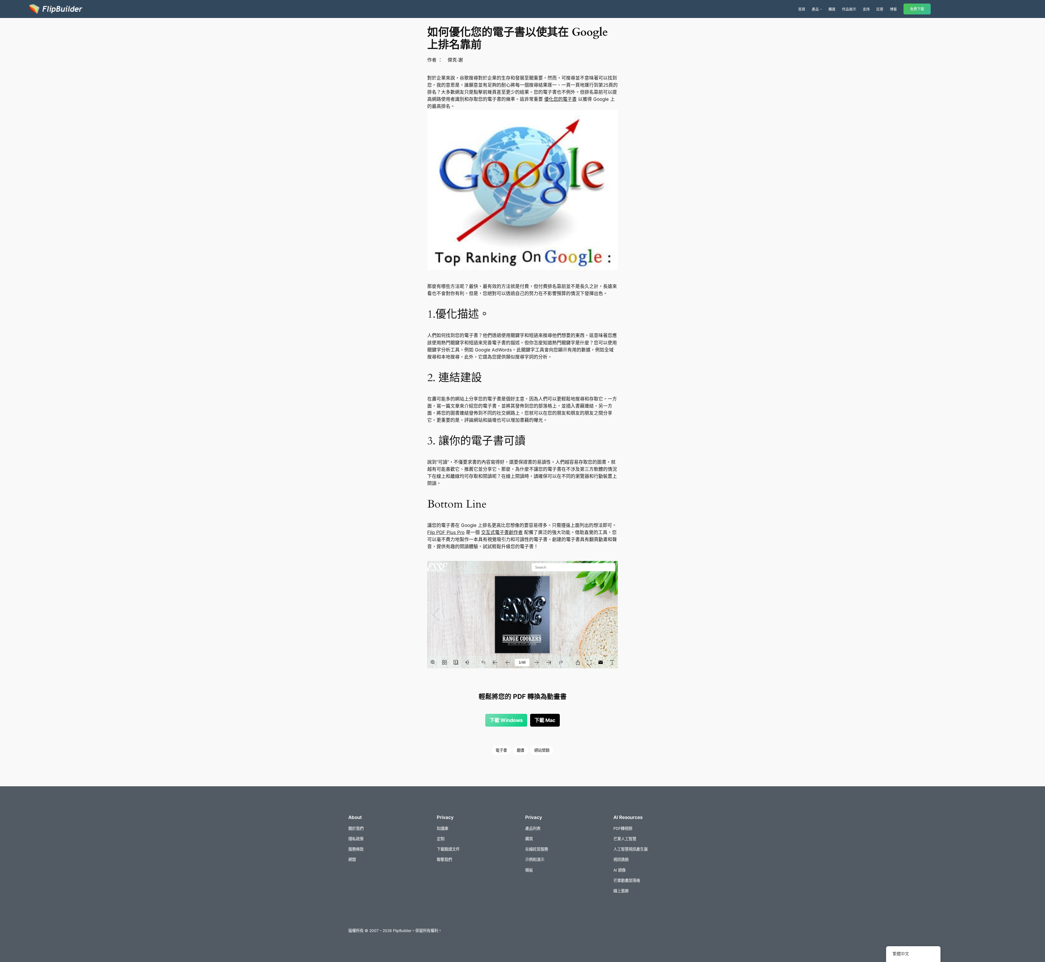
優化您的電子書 (560, 99)
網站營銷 (541, 750)
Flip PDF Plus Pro (446, 532)
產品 (815, 9)
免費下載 (917, 9)
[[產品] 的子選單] (821, 9)
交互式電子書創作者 (502, 532)
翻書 (520, 750)
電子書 (501, 750)
